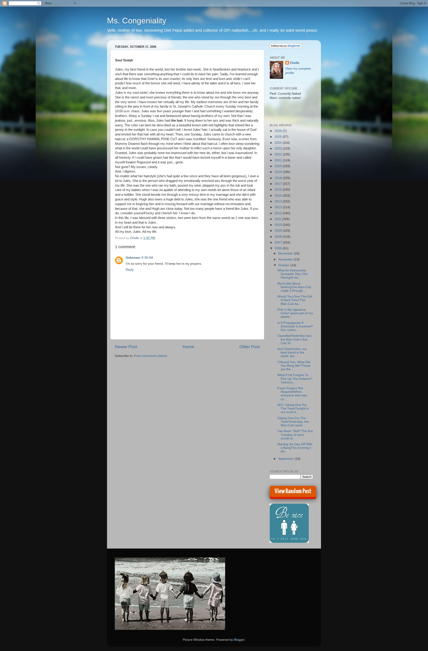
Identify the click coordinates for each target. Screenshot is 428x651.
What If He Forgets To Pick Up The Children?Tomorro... (294, 378)
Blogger (239, 639)
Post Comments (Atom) (150, 356)
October (284, 265)
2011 (278, 219)
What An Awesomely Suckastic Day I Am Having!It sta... (292, 274)
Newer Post (126, 346)
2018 (279, 178)
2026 (279, 131)
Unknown (133, 257)
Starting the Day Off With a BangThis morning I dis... (294, 448)
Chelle (294, 62)
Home (188, 346)
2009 (279, 230)
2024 (279, 142)
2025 (279, 136)
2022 (279, 154)
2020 (279, 166)
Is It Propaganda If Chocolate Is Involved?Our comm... (295, 326)
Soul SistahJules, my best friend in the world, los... (292, 352)
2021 (279, 160)
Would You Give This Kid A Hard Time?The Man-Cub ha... (294, 300)
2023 (279, 148)
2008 (279, 236)
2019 (279, 172)
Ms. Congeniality (136, 20)
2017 (279, 183)
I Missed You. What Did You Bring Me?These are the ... (293, 365)
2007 (279, 242)
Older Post (249, 346)
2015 (279, 195)
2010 (279, 225)
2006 (279, 248)
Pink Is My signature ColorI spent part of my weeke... (295, 313)
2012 (279, 213)
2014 (279, 201)
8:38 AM (147, 257)
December (286, 253)
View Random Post (293, 491)
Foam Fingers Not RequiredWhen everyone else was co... (292, 394)
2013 (279, 207)
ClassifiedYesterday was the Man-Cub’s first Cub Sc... (294, 339)
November (286, 259)
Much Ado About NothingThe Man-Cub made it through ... (294, 287)
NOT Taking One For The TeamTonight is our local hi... (293, 408)
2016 (279, 189)
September (286, 458)
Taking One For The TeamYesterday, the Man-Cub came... (293, 421)
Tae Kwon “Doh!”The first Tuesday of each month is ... (295, 434)
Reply (130, 269)
